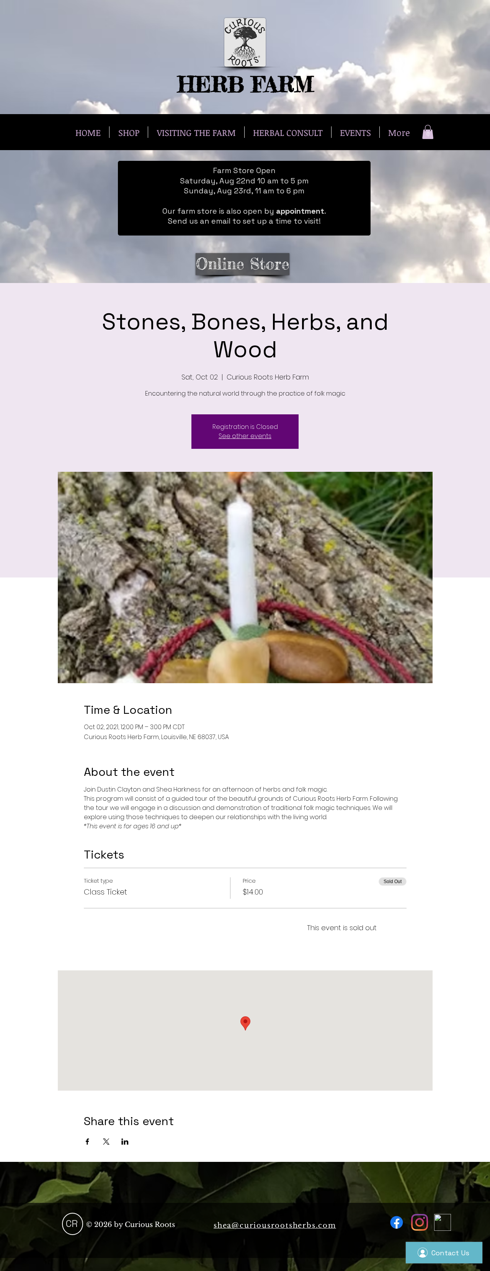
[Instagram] (419, 1222)
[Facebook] (396, 1222)
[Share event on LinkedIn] (125, 1142)
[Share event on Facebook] (87, 1142)
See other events (245, 436)
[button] (428, 132)
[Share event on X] (106, 1142)
